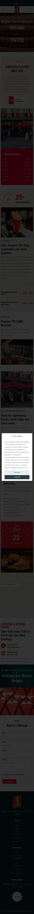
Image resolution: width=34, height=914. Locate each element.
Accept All (17, 477)
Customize (17, 472)
